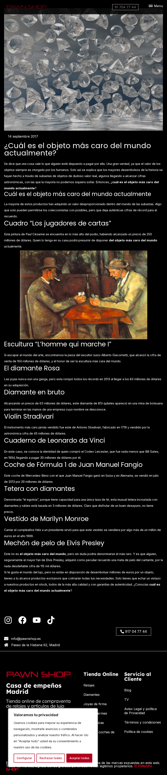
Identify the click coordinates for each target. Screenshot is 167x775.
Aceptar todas (79, 758)
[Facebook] (22, 620)
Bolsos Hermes (95, 713)
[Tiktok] (51, 620)
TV (126, 699)
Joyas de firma (95, 704)
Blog (127, 690)
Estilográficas (94, 723)
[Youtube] (37, 620)
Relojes (89, 685)
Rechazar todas (51, 758)
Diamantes (92, 695)
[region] (53, 737)
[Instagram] (8, 620)
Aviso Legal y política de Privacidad (140, 711)
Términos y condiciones (142, 722)
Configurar (24, 758)
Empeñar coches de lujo (99, 734)
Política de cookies (138, 732)
